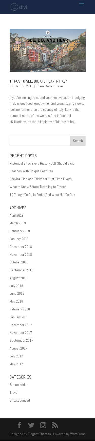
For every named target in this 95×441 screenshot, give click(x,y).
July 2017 (16, 356)
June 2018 (17, 293)
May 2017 (16, 364)
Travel (59, 86)
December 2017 (21, 325)
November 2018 (21, 254)
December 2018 (21, 246)
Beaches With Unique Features (31, 171)
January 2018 (19, 317)
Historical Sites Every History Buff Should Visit (42, 163)
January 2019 (19, 239)
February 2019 (20, 231)
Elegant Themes (39, 434)
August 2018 (18, 278)
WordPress (78, 434)
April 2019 (17, 215)
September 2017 (21, 340)
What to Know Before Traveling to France (38, 186)
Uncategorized (20, 400)
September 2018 (21, 270)
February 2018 (20, 309)
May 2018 (16, 301)
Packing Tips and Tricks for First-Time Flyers (41, 179)
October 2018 (19, 262)
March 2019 (18, 223)
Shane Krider (44, 86)
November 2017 (21, 332)
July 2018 (16, 286)
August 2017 (18, 348)
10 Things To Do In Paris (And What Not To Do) (42, 194)
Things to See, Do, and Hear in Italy (38, 81)
